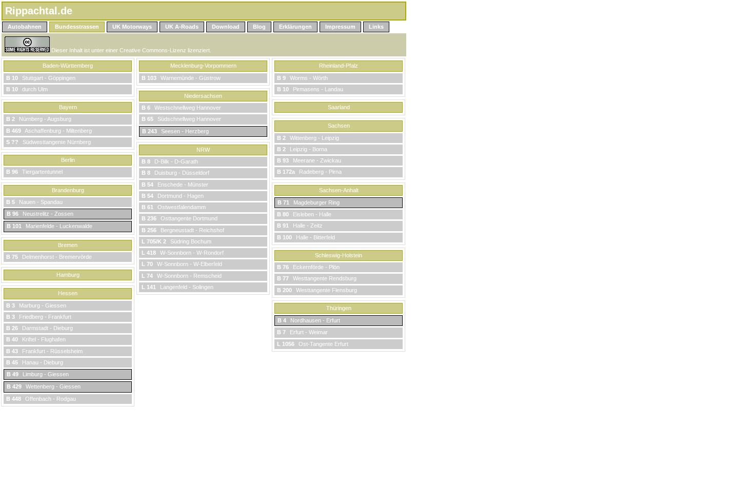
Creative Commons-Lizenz (153, 50)
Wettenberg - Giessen (44, 386)
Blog (259, 27)
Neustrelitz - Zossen (40, 214)
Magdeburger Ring (308, 202)
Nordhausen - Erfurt (308, 320)
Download (226, 27)
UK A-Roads (182, 27)
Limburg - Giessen (38, 374)
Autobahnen (25, 27)
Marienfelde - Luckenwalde (49, 226)
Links (376, 27)
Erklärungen (295, 27)
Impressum (340, 27)
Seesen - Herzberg (175, 131)
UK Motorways (132, 27)
